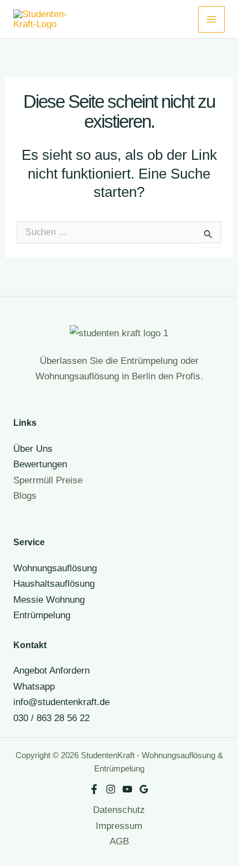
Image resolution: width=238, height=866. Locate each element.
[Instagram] (111, 789)
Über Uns (33, 448)
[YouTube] (127, 789)
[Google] (144, 789)
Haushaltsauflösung (54, 583)
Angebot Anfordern (51, 670)
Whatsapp (34, 686)
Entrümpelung (41, 614)
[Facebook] (94, 789)
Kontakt (29, 645)
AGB (119, 841)
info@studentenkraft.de (61, 701)
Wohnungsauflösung (55, 567)
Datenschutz (119, 809)
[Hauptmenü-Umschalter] (211, 19)
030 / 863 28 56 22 (51, 717)
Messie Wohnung (49, 599)
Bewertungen (40, 463)
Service (29, 542)
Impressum (119, 825)
